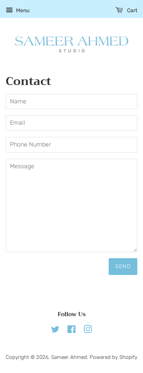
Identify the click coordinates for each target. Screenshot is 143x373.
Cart (131, 10)
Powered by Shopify (113, 357)
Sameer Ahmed (69, 357)
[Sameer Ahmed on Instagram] (88, 331)
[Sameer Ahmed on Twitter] (55, 331)
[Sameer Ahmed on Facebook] (71, 331)
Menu (22, 10)
